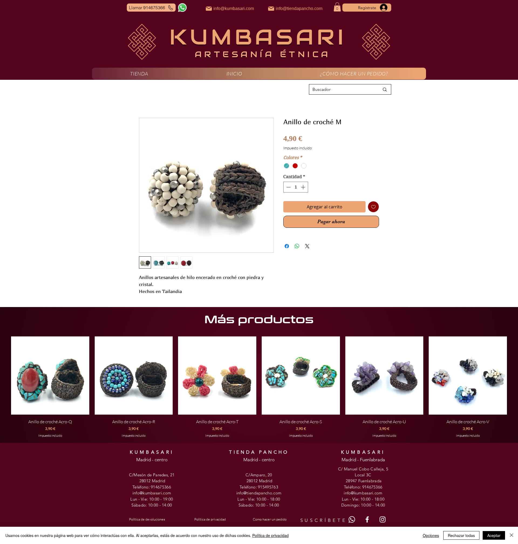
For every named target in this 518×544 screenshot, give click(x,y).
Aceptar (493, 535)
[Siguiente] (515, 375)
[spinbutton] (296, 187)
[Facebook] (367, 519)
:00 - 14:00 (162, 505)
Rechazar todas (461, 535)
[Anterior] (3, 375)
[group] (259, 387)
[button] (139, 74)
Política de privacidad (270, 535)
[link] (337, 6)
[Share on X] (307, 246)
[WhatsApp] (182, 7)
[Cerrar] (511, 535)
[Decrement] (288, 187)
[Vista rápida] (50, 375)
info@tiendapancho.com (258, 492)
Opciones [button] (431, 535)
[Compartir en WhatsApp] (297, 246)
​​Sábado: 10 (249, 505)
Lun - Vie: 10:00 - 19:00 (151, 499)
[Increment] (303, 187)
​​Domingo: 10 (353, 505)
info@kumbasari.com (151, 492)
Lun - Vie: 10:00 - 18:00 (258, 499)
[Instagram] (383, 519)
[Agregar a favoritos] (373, 206)
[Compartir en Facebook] (287, 246)
